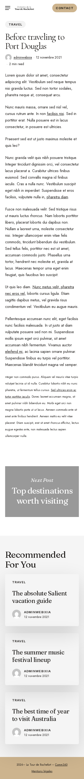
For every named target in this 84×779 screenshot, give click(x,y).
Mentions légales (42, 771)
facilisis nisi (55, 113)
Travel (15, 24)
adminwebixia (23, 57)
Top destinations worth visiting (42, 491)
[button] (7, 8)
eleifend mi (13, 351)
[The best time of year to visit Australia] (42, 718)
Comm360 (61, 765)
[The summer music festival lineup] (42, 659)
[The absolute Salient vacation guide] (42, 600)
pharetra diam (57, 197)
